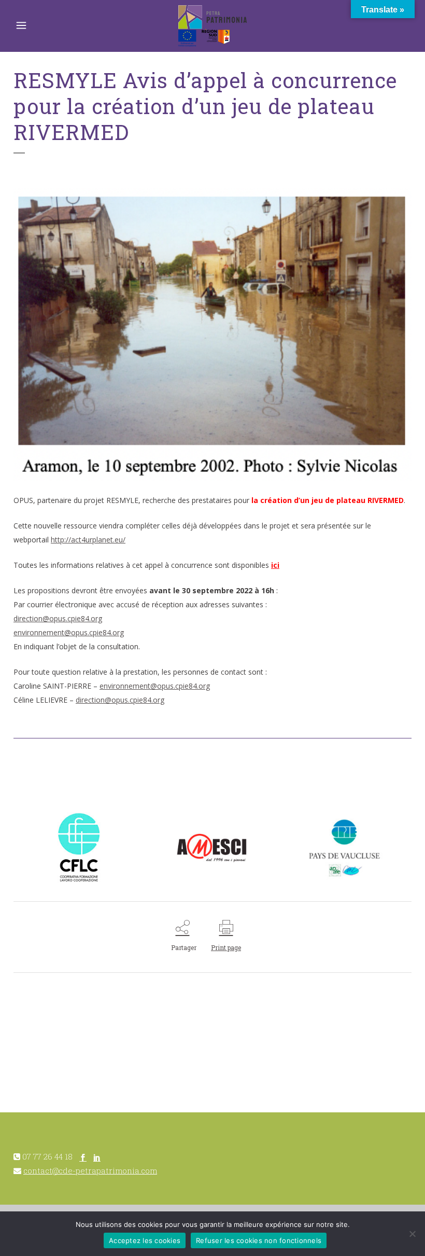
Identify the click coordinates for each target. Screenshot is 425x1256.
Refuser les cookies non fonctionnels (258, 1240)
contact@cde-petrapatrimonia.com (90, 1170)
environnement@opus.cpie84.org (68, 632)
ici (275, 565)
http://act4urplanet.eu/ (88, 540)
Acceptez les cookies (144, 1240)
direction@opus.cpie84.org (57, 618)
